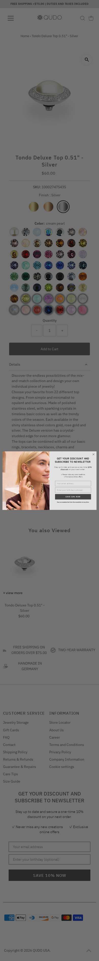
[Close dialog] (93, 454)
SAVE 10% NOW (72, 497)
